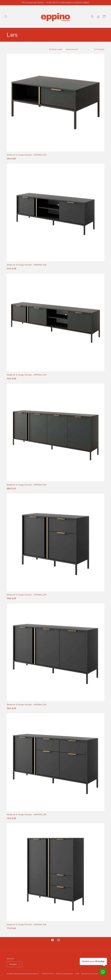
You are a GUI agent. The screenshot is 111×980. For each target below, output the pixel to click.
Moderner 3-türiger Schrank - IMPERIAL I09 (26, 155)
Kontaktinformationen (90, 974)
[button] (6, 17)
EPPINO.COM (18, 974)
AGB (77, 974)
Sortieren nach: (56, 49)
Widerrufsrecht (48, 974)
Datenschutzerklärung (64, 974)
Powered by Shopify (31, 974)
